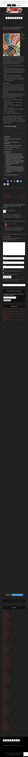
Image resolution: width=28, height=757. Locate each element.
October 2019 (5, 663)
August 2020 (5, 651)
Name (4, 256)
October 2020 (5, 648)
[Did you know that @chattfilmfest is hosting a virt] (14, 586)
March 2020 (5, 656)
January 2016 (5, 725)
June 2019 (5, 669)
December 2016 (6, 710)
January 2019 (5, 675)
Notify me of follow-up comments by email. (12, 271)
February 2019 (6, 674)
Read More (18, 5)
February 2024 (6, 615)
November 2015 (6, 727)
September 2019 (6, 664)
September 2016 (6, 714)
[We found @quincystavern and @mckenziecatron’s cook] (14, 532)
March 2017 (5, 705)
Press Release (15, 188)
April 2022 (5, 629)
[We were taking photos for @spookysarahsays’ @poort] (14, 425)
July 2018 (5, 684)
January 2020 (5, 659)
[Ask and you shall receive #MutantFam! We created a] (14, 559)
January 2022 (5, 632)
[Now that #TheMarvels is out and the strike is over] (14, 465)
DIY (10, 187)
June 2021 (5, 640)
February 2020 (6, 658)
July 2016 (5, 716)
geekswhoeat (13, 30)
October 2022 (5, 625)
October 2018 (5, 679)
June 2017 (5, 701)
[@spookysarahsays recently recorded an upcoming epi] (14, 478)
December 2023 (6, 617)
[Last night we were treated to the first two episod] (14, 411)
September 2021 (6, 636)
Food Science (6, 187)
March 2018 (5, 689)
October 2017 (5, 696)
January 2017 (5, 708)
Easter (13, 187)
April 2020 (5, 655)
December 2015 (6, 726)
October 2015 (5, 729)
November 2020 (6, 647)
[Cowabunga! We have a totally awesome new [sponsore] (14, 384)
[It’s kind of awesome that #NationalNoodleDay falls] (14, 358)
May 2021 (5, 641)
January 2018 (5, 692)
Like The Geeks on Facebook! (14, 601)
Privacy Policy (21, 745)
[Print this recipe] (4, 129)
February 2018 (6, 690)
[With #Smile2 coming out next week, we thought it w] (14, 331)
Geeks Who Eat (13, 753)
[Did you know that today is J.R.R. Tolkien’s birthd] (14, 398)
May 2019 (5, 670)
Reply (4, 219)
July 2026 (5, 610)
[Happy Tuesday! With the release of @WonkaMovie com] (14, 438)
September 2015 (6, 730)
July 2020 (5, 652)
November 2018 (6, 678)
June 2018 (5, 685)
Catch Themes (17, 754)
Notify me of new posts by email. (10, 274)
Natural (21, 187)
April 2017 (5, 704)
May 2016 (5, 719)
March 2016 (5, 722)
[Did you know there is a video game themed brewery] (14, 519)
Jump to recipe (6, 32)
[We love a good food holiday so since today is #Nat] (14, 344)
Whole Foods (15, 59)
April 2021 (5, 643)
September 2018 (6, 681)
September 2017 (6, 697)
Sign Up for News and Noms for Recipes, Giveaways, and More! (13, 295)
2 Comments (19, 30)
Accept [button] (9, 5)
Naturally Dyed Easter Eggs (8, 188)
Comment (5, 241)
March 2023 (5, 621)
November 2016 (6, 711)
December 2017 (6, 693)
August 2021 (5, 637)
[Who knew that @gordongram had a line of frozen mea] (14, 492)
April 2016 (5, 721)
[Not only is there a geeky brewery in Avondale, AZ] (14, 505)
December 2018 (6, 677)
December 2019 (6, 660)
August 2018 (5, 682)
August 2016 (5, 715)
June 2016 (5, 718)
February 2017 (6, 707)
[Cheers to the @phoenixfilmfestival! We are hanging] (14, 452)
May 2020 (5, 653)
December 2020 (6, 645)
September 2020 (6, 649)
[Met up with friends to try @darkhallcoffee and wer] (14, 371)
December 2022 (6, 622)
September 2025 (6, 612)
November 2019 (6, 662)
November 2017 (6, 695)
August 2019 (5, 666)
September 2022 (6, 626)
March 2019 (5, 673)
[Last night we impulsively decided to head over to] (14, 546)
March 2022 (5, 630)
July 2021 (5, 638)
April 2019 (5, 671)
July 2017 (5, 700)
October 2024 (5, 614)
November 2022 (6, 623)
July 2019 (5, 667)
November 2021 (6, 633)
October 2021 (5, 634)
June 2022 (5, 627)
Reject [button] (14, 5)
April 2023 (5, 619)
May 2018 (5, 686)
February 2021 (6, 644)
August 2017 (5, 699)
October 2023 (5, 618)
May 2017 (5, 703)
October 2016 (5, 712)
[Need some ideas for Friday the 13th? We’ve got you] (14, 572)
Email (4, 260)
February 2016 (6, 723)
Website (4, 265)
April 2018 (5, 688)
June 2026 (5, 611)
